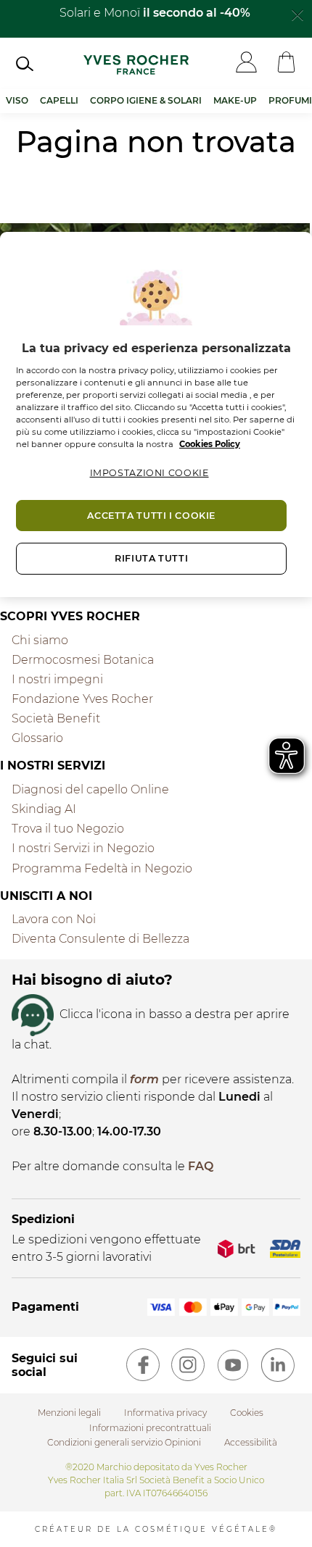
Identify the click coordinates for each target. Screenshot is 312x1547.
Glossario (37, 738)
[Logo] (136, 63)
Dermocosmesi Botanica (83, 660)
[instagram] (188, 1365)
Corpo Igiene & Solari (146, 100)
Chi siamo (40, 640)
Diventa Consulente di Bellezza (100, 939)
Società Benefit (56, 718)
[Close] (297, 14)
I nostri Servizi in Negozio (83, 848)
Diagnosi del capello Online (90, 789)
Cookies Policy (209, 444)
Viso (17, 100)
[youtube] (233, 1365)
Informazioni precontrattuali (150, 1427)
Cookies (246, 1412)
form (144, 1079)
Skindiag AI (44, 809)
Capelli (59, 100)
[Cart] (286, 63)
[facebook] (143, 1365)
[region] (156, 414)
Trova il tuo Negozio (68, 828)
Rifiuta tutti (151, 558)
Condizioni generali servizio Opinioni (124, 1442)
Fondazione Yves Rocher (82, 699)
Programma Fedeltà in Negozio (102, 868)
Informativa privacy (165, 1412)
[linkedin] (278, 1365)
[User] (246, 63)
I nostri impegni (57, 679)
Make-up (235, 100)
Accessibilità (250, 1442)
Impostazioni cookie (149, 472)
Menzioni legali (69, 1412)
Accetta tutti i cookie (151, 515)
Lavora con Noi (54, 919)
